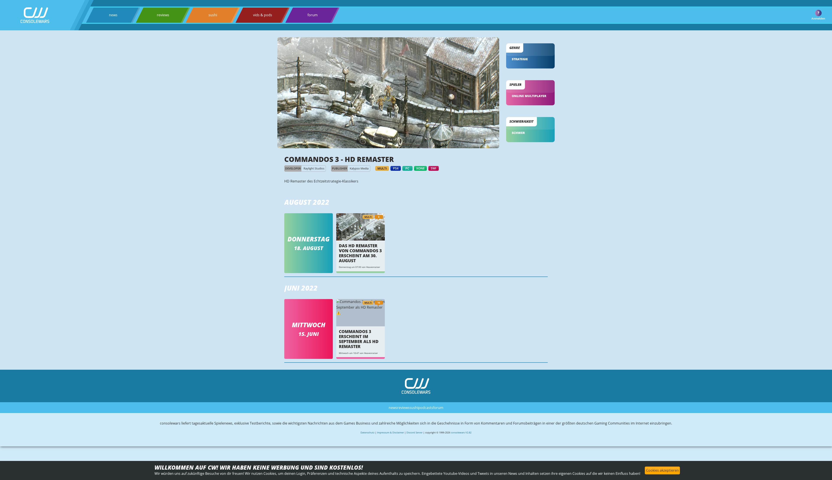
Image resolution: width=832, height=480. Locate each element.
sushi (212, 15)
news (113, 15)
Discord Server (414, 432)
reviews (163, 15)
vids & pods (262, 15)
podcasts (425, 407)
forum (312, 15)
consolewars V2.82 (461, 432)
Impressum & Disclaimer (390, 432)
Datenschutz (367, 432)
